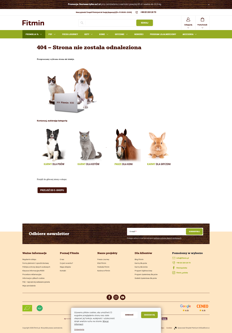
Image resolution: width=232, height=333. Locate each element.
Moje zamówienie (29, 286)
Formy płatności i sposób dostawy (35, 263)
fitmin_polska (182, 273)
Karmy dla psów (141, 263)
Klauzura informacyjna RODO (33, 271)
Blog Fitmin (139, 259)
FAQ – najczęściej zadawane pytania (36, 282)
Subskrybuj (194, 231)
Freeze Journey (103, 259)
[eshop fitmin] (70, 90)
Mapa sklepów (65, 267)
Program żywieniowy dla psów (146, 274)
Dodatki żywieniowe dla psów (146, 278)
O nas (62, 259)
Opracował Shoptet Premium (187, 328)
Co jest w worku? (66, 263)
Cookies (169, 328)
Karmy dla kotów (141, 267)
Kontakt (63, 271)
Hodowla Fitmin (103, 267)
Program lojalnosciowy (143, 271)
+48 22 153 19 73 (183, 263)
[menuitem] (33, 34)
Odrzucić (129, 315)
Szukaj (144, 22)
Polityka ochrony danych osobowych (36, 267)
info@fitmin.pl (182, 258)
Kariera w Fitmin (103, 271)
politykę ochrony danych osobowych (167, 238)
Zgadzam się (149, 315)
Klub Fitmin (101, 263)
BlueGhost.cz (205, 328)
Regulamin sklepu (29, 259)
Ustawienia (79, 329)
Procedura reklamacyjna (31, 274)
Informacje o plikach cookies (33, 278)
